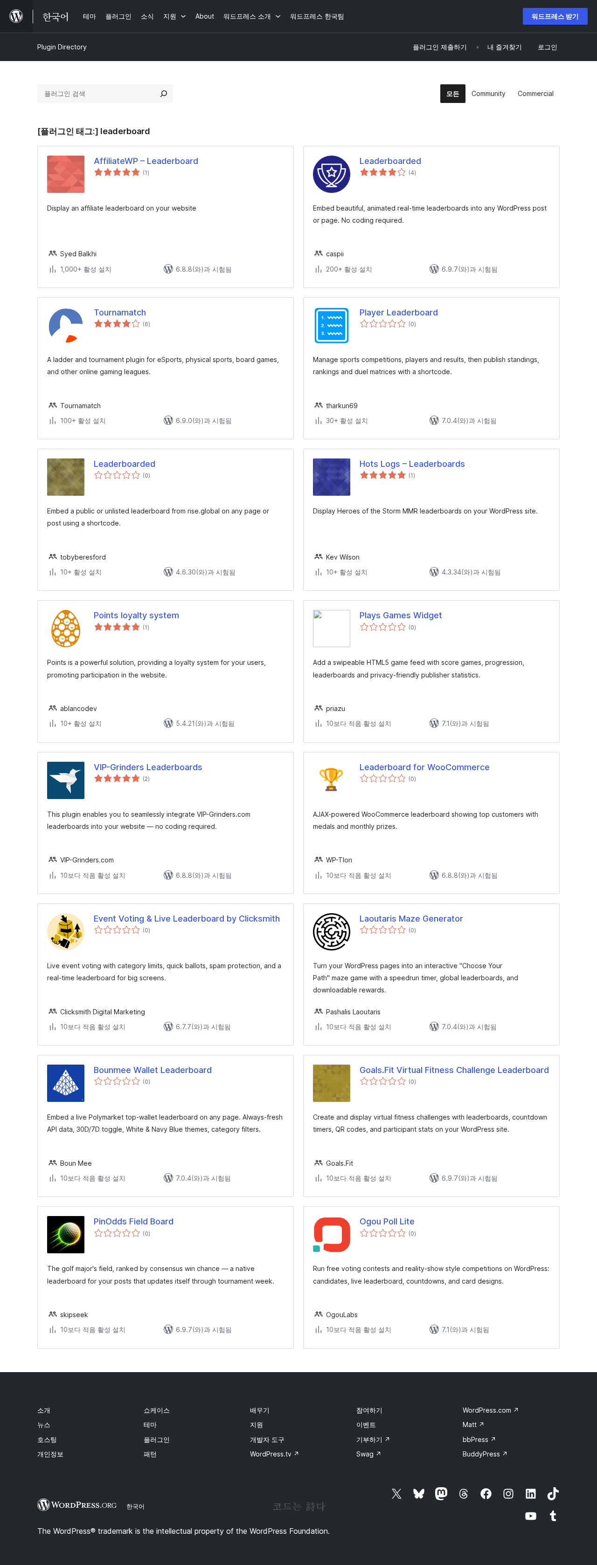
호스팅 (47, 1439)
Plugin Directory (62, 47)
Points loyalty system (136, 615)
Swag (369, 1454)
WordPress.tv (274, 1454)
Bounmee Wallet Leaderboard (153, 1070)
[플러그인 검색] (163, 93)
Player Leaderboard (399, 312)
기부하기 (373, 1439)
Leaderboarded (390, 161)
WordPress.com (491, 1410)
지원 (256, 1424)
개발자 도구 (267, 1439)
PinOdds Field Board (134, 1221)
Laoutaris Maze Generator (411, 918)
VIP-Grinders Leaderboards (148, 767)
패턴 (150, 1454)
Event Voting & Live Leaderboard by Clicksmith (187, 918)
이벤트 (366, 1424)
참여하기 (369, 1410)
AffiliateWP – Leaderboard (146, 161)
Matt (474, 1424)
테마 (150, 1424)
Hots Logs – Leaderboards (412, 464)
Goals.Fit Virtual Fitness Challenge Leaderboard (454, 1070)
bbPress (479, 1439)
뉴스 (43, 1424)
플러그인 (157, 1439)
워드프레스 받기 (555, 16)
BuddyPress (485, 1454)
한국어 (135, 1506)
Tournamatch (120, 312)
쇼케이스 (157, 1410)
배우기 (260, 1410)
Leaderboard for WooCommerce (425, 767)
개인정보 (50, 1454)
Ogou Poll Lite (387, 1221)
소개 (43, 1410)
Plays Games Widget (401, 615)
